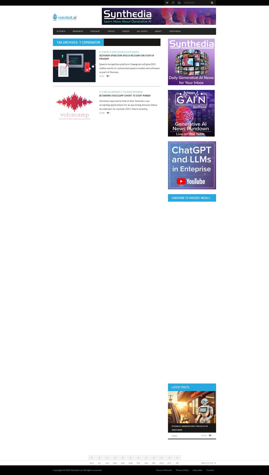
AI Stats (61, 31)
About (158, 31)
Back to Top (207, 463)
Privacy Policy (182, 470)
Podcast (95, 31)
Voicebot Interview (132, 92)
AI (100, 52)
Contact (210, 470)
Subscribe (197, 470)
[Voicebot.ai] (77, 16)
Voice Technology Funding (125, 52)
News (106, 52)
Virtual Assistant (112, 92)
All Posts (142, 31)
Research (78, 31)
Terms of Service (164, 470)
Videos (125, 31)
